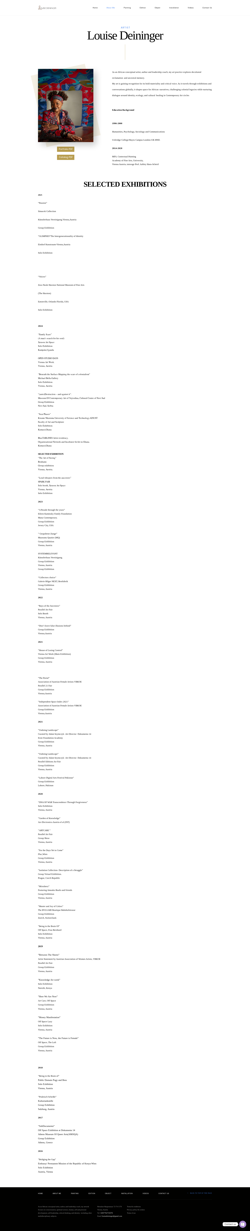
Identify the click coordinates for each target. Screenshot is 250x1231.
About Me (111, 7)
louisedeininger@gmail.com (112, 1216)
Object (157, 7)
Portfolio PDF (66, 149)
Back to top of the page (201, 1193)
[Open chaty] (242, 1224)
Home (95, 7)
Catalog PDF (66, 157)
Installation (174, 7)
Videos (191, 7)
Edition (143, 7)
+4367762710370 (106, 1213)
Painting (127, 7)
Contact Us (207, 7)
